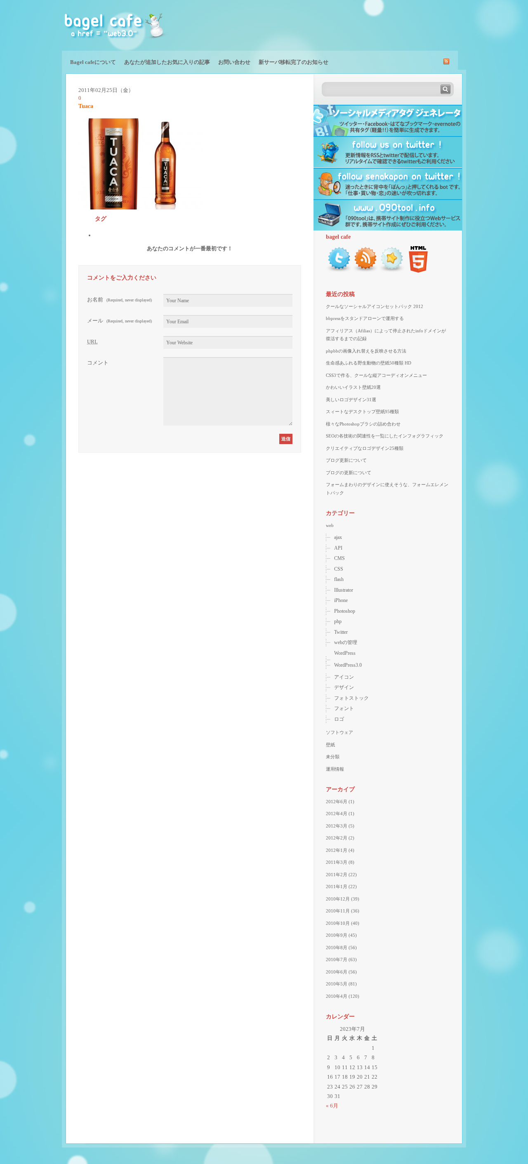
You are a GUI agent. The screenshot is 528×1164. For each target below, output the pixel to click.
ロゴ (339, 719)
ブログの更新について (348, 472)
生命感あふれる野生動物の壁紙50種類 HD (368, 362)
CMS (339, 558)
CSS (338, 569)
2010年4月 (336, 996)
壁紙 (330, 744)
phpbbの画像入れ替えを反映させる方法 (366, 350)
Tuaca (85, 106)
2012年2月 (336, 837)
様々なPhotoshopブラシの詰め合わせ (363, 423)
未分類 (332, 756)
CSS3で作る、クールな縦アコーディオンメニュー (376, 375)
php (338, 621)
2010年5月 (336, 983)
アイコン (344, 677)
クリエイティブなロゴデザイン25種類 (364, 448)
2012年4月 (336, 813)
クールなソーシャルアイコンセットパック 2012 (374, 306)
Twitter (341, 632)
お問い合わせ (234, 62)
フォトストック (351, 698)
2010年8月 (336, 947)
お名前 (119, 299)
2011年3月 (336, 862)
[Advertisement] (369, 24)
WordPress (345, 653)
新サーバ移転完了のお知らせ (293, 62)
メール (119, 320)
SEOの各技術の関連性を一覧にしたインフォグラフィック (384, 435)
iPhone (341, 600)
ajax (338, 537)
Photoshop (344, 611)
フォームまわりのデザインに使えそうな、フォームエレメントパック (387, 488)
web (330, 525)
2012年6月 (336, 801)
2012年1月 (336, 850)
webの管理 (345, 642)
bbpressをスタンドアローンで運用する (365, 318)
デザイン (344, 687)
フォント (344, 708)
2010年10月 (338, 923)
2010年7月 (336, 959)
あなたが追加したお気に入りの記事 (167, 62)
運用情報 (335, 769)
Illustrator (343, 590)
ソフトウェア (339, 732)
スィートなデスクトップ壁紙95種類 (362, 411)
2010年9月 (336, 935)
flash (339, 579)
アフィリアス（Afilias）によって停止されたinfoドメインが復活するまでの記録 (386, 334)
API (338, 548)
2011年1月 (336, 886)
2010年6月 (336, 971)
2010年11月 (338, 910)
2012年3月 (336, 825)
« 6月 (332, 1106)
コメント (97, 363)
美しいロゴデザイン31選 (351, 399)
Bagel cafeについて (93, 62)
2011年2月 (336, 874)
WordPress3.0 (348, 665)
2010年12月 (338, 898)
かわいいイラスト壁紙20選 (353, 387)
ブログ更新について (346, 460)
